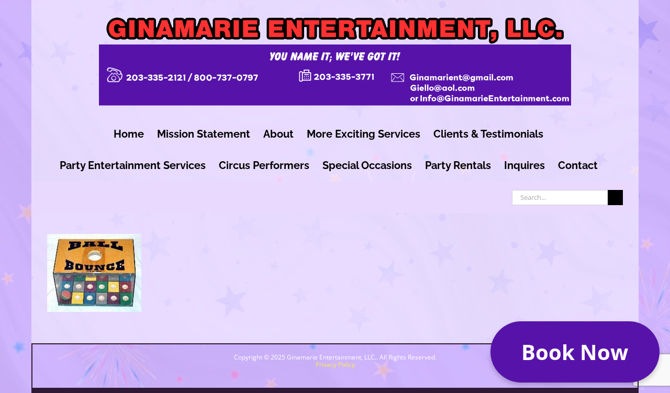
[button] (575, 352)
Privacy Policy (335, 364)
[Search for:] (560, 196)
